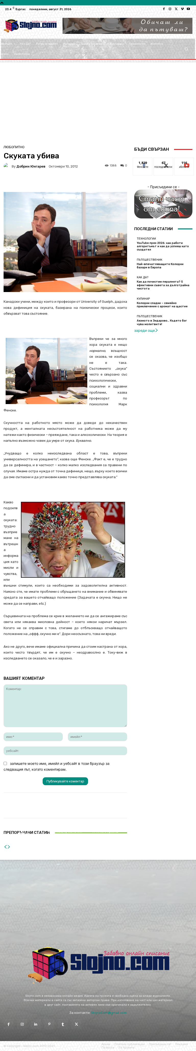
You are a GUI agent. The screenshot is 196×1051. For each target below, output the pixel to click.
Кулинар (143, 298)
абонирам (184, 161)
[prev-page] (5, 847)
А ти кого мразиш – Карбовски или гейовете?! (107, 835)
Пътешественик (149, 259)
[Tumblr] (63, 1024)
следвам (163, 161)
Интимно (64, 827)
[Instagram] (170, 9)
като (143, 161)
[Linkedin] (36, 1024)
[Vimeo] (182, 9)
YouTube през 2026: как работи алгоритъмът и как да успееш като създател (163, 246)
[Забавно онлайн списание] (30, 26)
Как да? (142, 277)
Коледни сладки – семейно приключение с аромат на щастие (162, 304)
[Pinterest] (49, 1024)
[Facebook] (164, 9)
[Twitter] (176, 9)
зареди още (144, 330)
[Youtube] (188, 9)
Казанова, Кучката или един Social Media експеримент (65, 835)
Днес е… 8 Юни (24, 838)
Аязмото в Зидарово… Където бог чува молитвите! (162, 322)
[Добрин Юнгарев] (8, 166)
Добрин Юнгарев (30, 166)
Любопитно (14, 147)
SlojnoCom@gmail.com (109, 1013)
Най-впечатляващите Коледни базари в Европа (160, 265)
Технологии (146, 238)
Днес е (23, 833)
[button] (186, 49)
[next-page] (9, 847)
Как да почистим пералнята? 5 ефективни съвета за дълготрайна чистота (163, 285)
